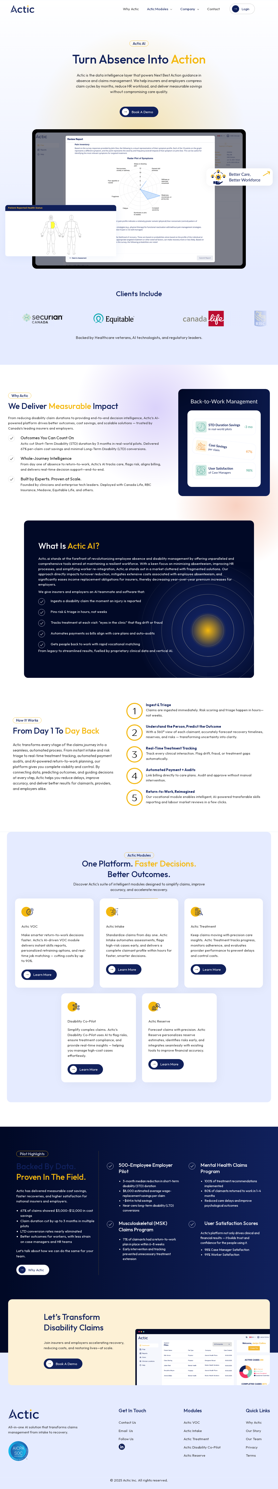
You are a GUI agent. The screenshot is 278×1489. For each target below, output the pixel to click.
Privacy (252, 1447)
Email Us (126, 1431)
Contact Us (127, 1422)
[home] (25, 9)
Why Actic (131, 9)
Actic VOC (192, 1422)
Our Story (253, 1431)
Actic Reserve (194, 1455)
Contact (213, 9)
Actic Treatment (196, 1439)
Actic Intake (193, 1431)
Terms (251, 1455)
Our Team (254, 1439)
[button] (159, 9)
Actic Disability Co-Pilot (202, 1447)
